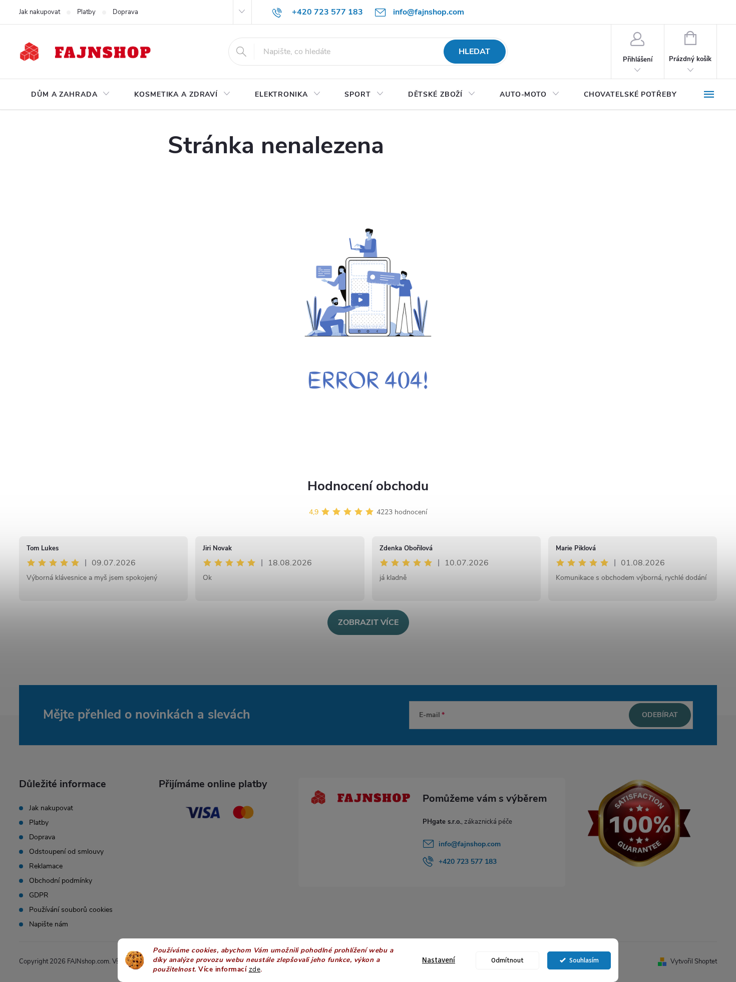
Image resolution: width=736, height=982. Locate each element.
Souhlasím (584, 960)
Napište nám (48, 924)
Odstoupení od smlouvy (66, 851)
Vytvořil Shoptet (693, 961)
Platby (86, 12)
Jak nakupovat (39, 12)
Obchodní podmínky (60, 880)
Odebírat (660, 715)
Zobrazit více (368, 622)
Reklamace (46, 866)
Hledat (474, 51)
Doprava (125, 12)
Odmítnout (507, 960)
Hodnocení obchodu (368, 486)
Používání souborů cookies (71, 909)
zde (255, 969)
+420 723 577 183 (468, 861)
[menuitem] (70, 94)
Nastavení (438, 960)
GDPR (39, 895)
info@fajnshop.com (470, 844)
